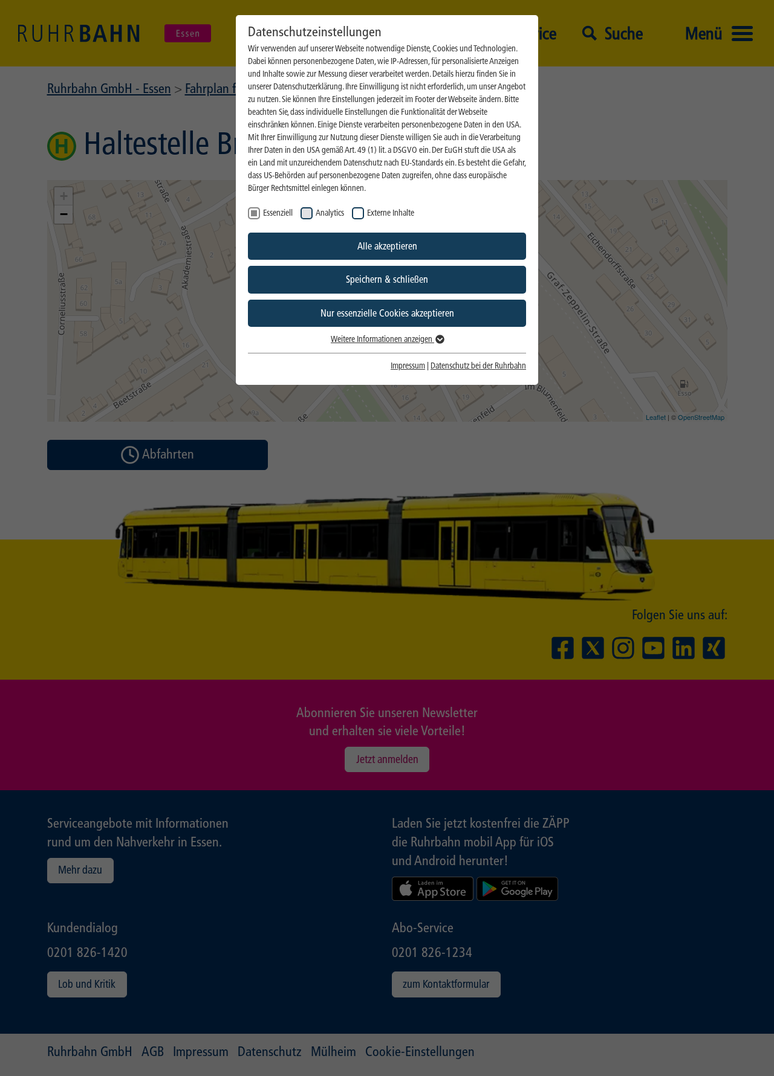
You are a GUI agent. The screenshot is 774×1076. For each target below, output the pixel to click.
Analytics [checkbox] (330, 213)
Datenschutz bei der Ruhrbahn (478, 366)
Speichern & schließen (387, 279)
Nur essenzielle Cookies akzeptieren (387, 313)
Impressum (408, 366)
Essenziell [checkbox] (278, 213)
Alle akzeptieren (387, 246)
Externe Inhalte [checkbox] (390, 213)
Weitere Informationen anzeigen (382, 339)
